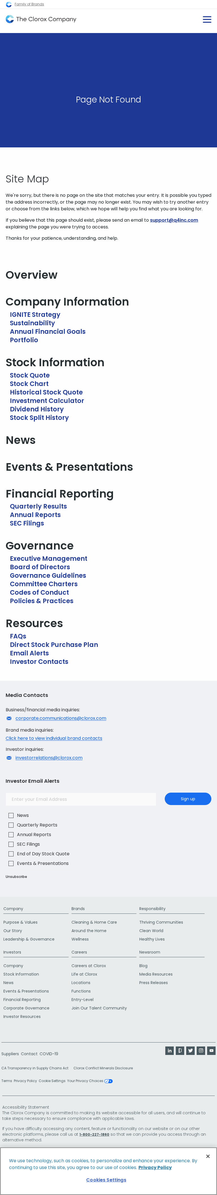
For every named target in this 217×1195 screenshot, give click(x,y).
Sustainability (32, 323)
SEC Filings (27, 523)
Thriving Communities (161, 922)
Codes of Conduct (39, 592)
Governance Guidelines (48, 575)
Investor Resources (22, 1016)
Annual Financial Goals (48, 331)
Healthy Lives (152, 939)
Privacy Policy (25, 1080)
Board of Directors (40, 567)
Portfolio (24, 340)
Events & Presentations (69, 466)
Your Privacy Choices (85, 1081)
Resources (34, 623)
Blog (143, 966)
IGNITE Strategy (35, 314)
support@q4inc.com (174, 220)
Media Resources (156, 974)
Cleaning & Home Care (94, 922)
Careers (79, 952)
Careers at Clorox (88, 966)
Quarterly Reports (37, 825)
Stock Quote (30, 375)
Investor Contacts (39, 661)
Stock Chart (29, 383)
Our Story (12, 931)
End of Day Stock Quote (43, 854)
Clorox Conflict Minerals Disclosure (103, 1068)
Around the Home (89, 931)
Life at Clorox (84, 974)
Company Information (67, 301)
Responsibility (152, 908)
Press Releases (153, 982)
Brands (78, 908)
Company (13, 908)
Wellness (80, 939)
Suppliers (10, 1054)
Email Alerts (29, 653)
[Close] (208, 1156)
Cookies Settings (106, 1180)
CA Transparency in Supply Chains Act (36, 1068)
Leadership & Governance (29, 939)
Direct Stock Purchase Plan (54, 644)
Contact (29, 1054)
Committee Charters (44, 584)
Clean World (151, 931)
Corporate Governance (26, 1008)
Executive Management (48, 558)
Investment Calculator (47, 400)
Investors (12, 952)
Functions (81, 991)
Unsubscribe (16, 876)
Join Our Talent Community (99, 1008)
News (21, 440)
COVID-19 (49, 1054)
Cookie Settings (52, 1080)
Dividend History (37, 409)
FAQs (18, 636)
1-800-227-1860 (94, 1134)
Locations (80, 982)
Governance (40, 545)
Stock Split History (39, 417)
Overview (31, 274)
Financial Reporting (60, 493)
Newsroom (149, 952)
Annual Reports (35, 514)
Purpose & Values (20, 922)
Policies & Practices (41, 601)
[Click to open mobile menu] (207, 17)
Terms (6, 1080)
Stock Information (55, 362)
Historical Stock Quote (46, 392)
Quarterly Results (38, 506)
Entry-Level (82, 999)
